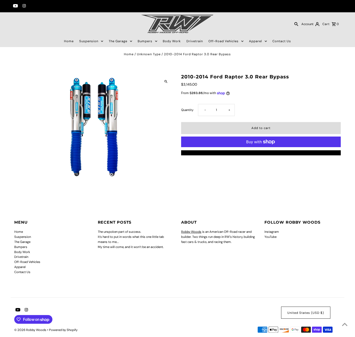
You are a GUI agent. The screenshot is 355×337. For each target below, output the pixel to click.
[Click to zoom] (166, 81)
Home (69, 41)
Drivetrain (194, 41)
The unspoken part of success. (119, 232)
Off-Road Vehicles (223, 41)
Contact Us (281, 41)
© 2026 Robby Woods (30, 330)
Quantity (187, 110)
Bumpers (145, 41)
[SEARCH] (296, 24)
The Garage (118, 41)
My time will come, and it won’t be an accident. (131, 247)
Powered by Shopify (63, 330)
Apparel (255, 41)
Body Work (172, 41)
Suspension (88, 41)
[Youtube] (15, 6)
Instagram (271, 232)
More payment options (260, 153)
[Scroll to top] (344, 324)
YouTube (270, 237)
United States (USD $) (305, 313)
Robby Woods (191, 232)
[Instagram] (23, 6)
